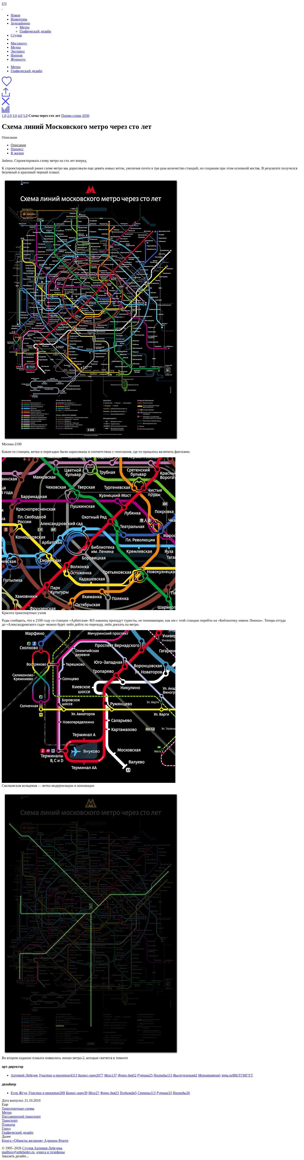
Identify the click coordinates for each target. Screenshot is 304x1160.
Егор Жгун (19, 1093)
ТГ (240, 1075)
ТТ (251, 1075)
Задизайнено (20, 23)
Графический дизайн (35, 31)
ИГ (245, 1075)
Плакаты (8, 1124)
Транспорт (10, 1120)
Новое (15, 15)
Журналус (18, 59)
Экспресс (18, 51)
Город (6, 1128)
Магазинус (19, 43)
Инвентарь (19, 19)
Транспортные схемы (18, 1108)
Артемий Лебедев (24, 1075)
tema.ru (227, 1075)
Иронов (16, 55)
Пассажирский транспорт (21, 1116)
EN (4, 4)
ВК (235, 1075)
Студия (16, 35)
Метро (24, 27)
